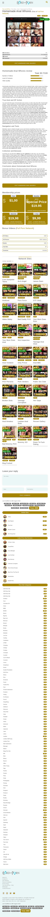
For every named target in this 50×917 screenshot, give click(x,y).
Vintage (5, 856)
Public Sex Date (39, 382)
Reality (5, 797)
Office (4, 763)
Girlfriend (5, 706)
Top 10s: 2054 (24, 503)
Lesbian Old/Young (7, 738)
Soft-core (5, 815)
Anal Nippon (11, 521)
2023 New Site (6, 439)
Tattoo (4, 837)
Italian (4, 726)
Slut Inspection (24, 340)
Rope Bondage (6, 802)
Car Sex (5, 635)
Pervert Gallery (39, 421)
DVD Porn (5, 672)
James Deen (38, 281)
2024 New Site (22, 276)
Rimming (5, 800)
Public (35, 379)
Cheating (5, 645)
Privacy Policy (5, 883)
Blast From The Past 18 (13, 572)
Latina (4, 733)
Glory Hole (5, 711)
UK (4, 852)
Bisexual (5, 620)
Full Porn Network (25, 228)
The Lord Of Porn (6, 9)
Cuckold (5, 655)
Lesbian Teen (6, 741)
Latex (4, 731)
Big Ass (5, 615)
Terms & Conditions (6, 882)
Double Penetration (7, 669)
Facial (4, 682)
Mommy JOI (22, 442)
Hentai (4, 719)
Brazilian (5, 630)
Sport (4, 824)
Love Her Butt (11, 555)
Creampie (5, 652)
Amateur (36, 297)
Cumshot (12, 460)
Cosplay (5, 650)
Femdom (5, 692)
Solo (4, 817)
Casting (20, 337)
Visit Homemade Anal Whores (25, 63)
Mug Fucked (7, 463)
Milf (35, 316)
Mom (9, 337)
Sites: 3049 (7, 503)
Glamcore (5, 709)
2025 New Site (6, 593)
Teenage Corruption (22, 401)
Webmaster (5, 886)
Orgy (4, 768)
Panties (5, 770)
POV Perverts (7, 382)
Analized (5, 300)
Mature (5, 748)
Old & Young (6, 765)
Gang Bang (6, 701)
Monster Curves (11, 529)
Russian (5, 805)
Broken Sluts (7, 400)
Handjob (5, 716)
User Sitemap (5, 880)
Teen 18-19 (6, 276)
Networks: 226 (17, 505)
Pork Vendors (23, 382)
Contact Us (4, 879)
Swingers (5, 834)
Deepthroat (5, 665)
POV (28, 316)
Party (4, 775)
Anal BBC (37, 363)
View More (6, 261)
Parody (5, 773)
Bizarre (5, 623)
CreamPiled (10, 546)
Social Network (6, 812)
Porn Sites (13, 9)
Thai (4, 844)
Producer (21, 278)
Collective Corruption (13, 563)
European (5, 679)
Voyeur (5, 861)
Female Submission (8, 689)
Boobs (4, 628)
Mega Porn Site (6, 751)
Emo (4, 677)
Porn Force (22, 300)
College (5, 647)
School (5, 807)
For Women (37, 276)
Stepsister (5, 829)
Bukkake (5, 633)
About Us (4, 877)
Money (4, 397)
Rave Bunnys (11, 559)
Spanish (5, 820)
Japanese (5, 729)
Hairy (4, 714)
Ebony (4, 674)
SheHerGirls (11, 576)
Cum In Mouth (6, 657)
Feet (4, 687)
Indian (4, 721)
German (5, 704)
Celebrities (5, 640)
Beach (4, 613)
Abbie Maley (7, 319)
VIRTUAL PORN (7, 859)
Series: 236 (8, 505)
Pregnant (5, 790)
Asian (4, 605)
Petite (4, 778)
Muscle (5, 760)
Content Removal (6, 888)
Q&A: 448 (32, 503)
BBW (20, 379)
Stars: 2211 (15, 503)
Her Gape (37, 400)
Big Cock (5, 618)
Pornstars (36, 278)
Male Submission (7, 743)
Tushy (9, 516)
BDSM (4, 610)
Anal (18, 9)
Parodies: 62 (15, 507)
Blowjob (5, 460)
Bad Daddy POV (24, 319)
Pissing (5, 783)
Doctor (4, 667)
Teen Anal (36, 339)
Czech (4, 662)
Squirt (4, 827)
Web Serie (5, 864)
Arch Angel (22, 281)
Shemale (5, 810)
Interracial (21, 360)
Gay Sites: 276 (41, 503)
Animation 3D (6, 603)
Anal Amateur (7, 421)
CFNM (4, 642)
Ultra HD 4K (11, 297)
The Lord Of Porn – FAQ (7, 885)
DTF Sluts (37, 300)
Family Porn (21, 316)
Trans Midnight (11, 550)
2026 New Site (6, 596)
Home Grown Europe (13, 567)
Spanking (5, 822)
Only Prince (22, 363)
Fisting (4, 694)
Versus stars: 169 (39, 505)
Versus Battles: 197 (28, 505)
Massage (5, 746)
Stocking (5, 832)
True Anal (10, 525)
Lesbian (20, 418)
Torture (5, 849)
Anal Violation (7, 363)
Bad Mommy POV (9, 444)
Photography (6, 780)
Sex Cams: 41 (24, 507)
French (5, 699)
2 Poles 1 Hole (11, 542)
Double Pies (11, 580)
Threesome (6, 847)
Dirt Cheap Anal (11, 533)
